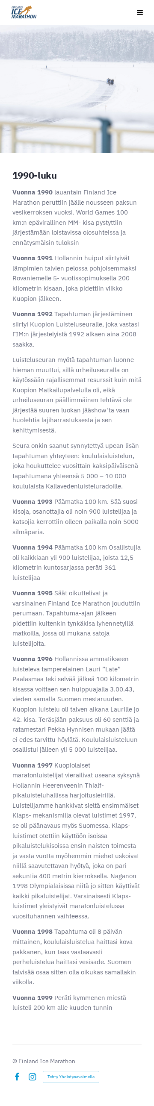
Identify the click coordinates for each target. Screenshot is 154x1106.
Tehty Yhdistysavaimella (71, 1077)
